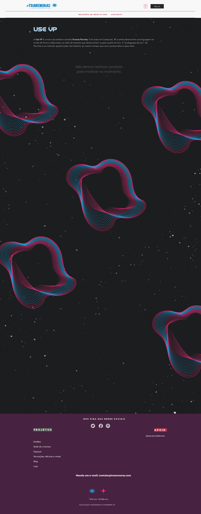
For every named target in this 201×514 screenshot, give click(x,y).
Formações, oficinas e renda (47, 456)
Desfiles (37, 441)
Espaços (37, 451)
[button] (145, 6)
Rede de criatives (42, 446)
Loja (36, 466)
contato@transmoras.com (115, 475)
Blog (36, 461)
